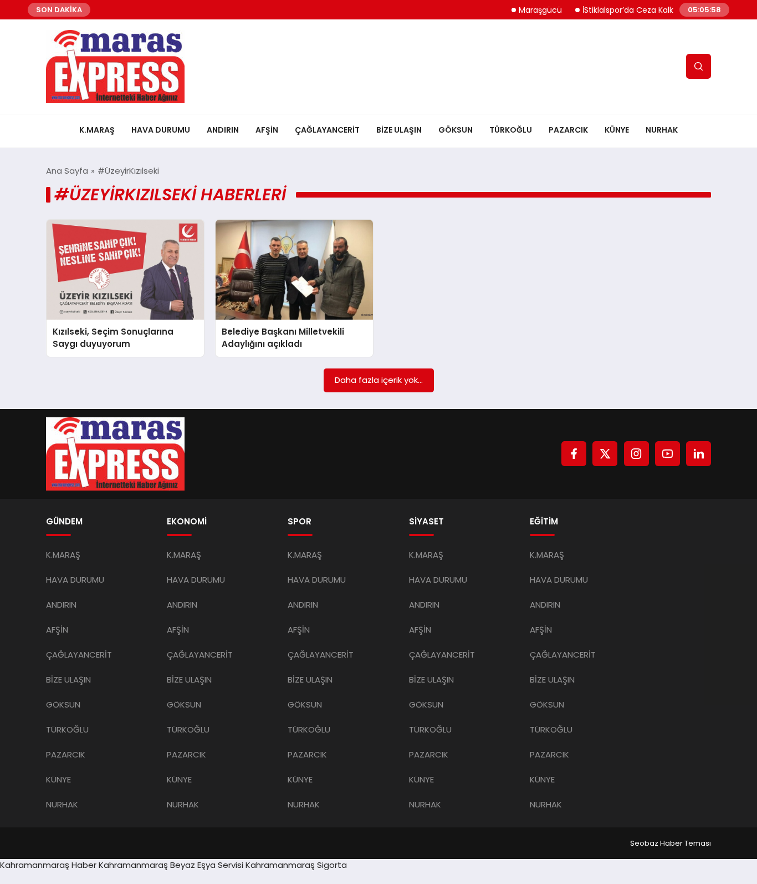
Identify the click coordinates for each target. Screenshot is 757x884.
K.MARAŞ (97, 129)
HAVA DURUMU (160, 129)
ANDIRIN (223, 129)
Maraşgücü (528, 10)
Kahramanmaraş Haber (48, 865)
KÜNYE (617, 129)
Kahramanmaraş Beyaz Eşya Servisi (171, 865)
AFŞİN (266, 129)
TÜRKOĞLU (510, 129)
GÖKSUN (455, 129)
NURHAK (662, 129)
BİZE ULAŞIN (399, 129)
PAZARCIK (568, 129)
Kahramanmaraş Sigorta (296, 865)
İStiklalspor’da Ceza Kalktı (619, 10)
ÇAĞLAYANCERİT (327, 129)
